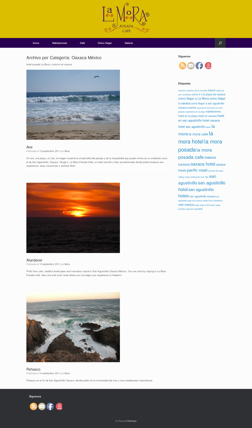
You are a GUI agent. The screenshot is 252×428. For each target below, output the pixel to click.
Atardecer (34, 260)
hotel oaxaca (211, 120)
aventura (182, 90)
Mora (67, 151)
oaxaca (184, 164)
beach (211, 90)
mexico (210, 157)
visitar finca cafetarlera (213, 200)
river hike (204, 177)
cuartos (191, 107)
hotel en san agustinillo (201, 117)
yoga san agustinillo (194, 208)
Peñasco (33, 369)
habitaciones (213, 111)
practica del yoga (215, 170)
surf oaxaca (197, 200)
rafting (181, 177)
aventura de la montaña (197, 90)
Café (82, 43)
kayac (208, 127)
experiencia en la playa (195, 111)
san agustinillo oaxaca (202, 196)
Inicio (36, 43)
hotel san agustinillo (191, 126)
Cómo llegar (105, 43)
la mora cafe (198, 133)
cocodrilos (186, 94)
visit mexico (186, 204)
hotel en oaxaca (207, 116)
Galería (129, 43)
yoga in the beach (207, 205)
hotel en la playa (187, 116)
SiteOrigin (132, 420)
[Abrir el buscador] (220, 43)
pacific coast (197, 170)
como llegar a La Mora (193, 98)
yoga (197, 205)
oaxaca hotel (202, 163)
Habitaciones (59, 43)
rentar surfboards (192, 177)
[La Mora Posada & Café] (126, 19)
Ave (29, 147)
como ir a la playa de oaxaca (208, 94)
